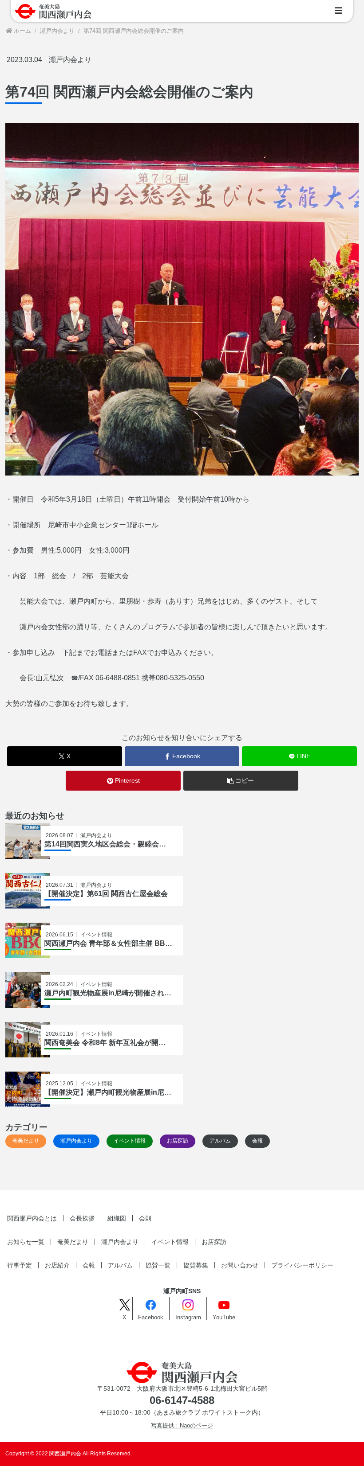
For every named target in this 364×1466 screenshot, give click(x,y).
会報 (89, 1265)
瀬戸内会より (70, 59)
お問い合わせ (239, 1265)
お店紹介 (57, 1265)
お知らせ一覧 (25, 1242)
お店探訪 (214, 1242)
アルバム (120, 1265)
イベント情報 (170, 1242)
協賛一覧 (158, 1265)
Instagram (188, 1317)
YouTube (224, 1317)
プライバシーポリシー (302, 1265)
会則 (145, 1218)
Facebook (150, 1317)
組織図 (116, 1218)
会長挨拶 (82, 1218)
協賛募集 (195, 1265)
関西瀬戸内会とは (32, 1218)
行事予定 (19, 1265)
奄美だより (72, 1242)
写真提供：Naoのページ (182, 1426)
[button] (240, 781)
